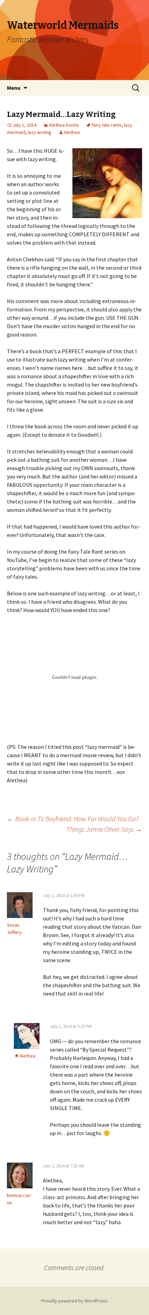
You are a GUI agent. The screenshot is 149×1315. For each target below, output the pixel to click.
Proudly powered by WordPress (74, 1301)
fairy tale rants (106, 125)
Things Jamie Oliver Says (104, 829)
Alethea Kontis (64, 125)
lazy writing (39, 132)
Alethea (72, 132)
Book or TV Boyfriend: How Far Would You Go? (73, 818)
